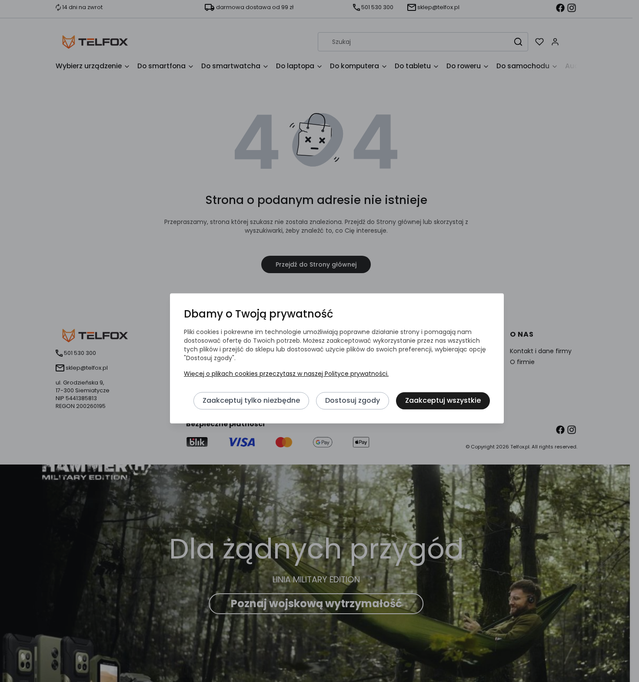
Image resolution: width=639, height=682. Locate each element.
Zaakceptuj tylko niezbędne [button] (251, 401)
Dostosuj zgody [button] (352, 401)
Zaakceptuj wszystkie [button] (443, 401)
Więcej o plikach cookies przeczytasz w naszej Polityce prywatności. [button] (286, 374)
